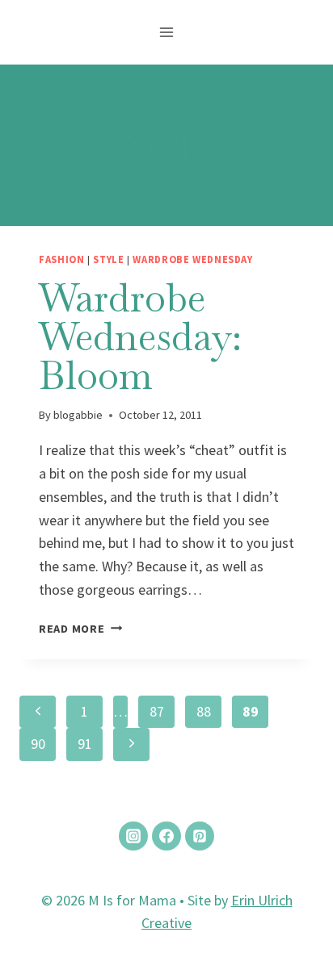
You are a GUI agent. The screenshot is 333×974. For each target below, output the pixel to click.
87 (157, 711)
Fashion (61, 259)
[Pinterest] (199, 836)
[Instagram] (133, 836)
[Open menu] (167, 31)
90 (38, 743)
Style (108, 259)
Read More (80, 628)
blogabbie (78, 415)
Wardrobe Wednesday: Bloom (140, 336)
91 (85, 743)
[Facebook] (166, 836)
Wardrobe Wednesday (192, 259)
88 (203, 711)
